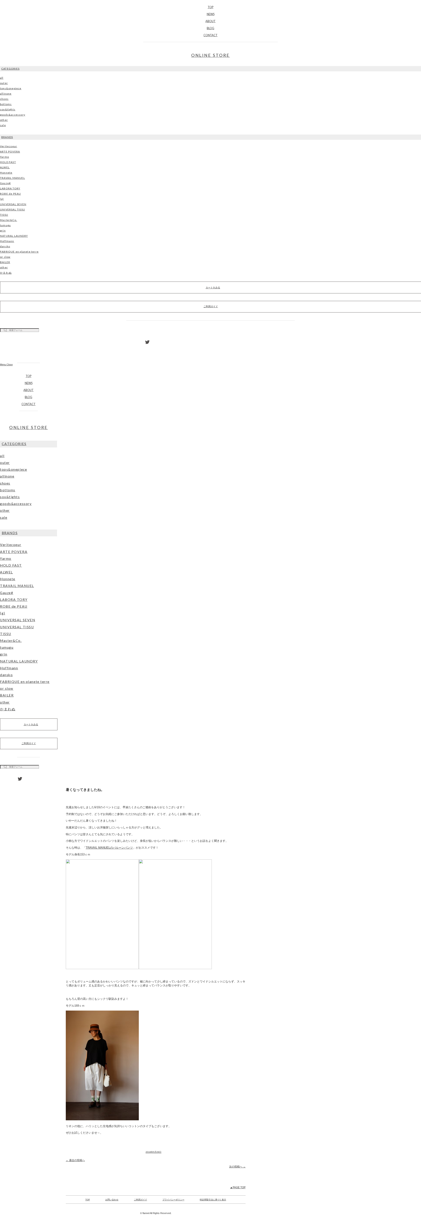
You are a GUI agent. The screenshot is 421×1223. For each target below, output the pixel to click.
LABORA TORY (10, 188)
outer (4, 83)
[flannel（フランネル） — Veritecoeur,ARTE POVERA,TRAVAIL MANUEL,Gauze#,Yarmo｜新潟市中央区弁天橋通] (28, 349)
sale (3, 125)
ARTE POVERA (10, 151)
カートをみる (31, 724)
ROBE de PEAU (10, 193)
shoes (4, 99)
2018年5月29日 (153, 1152)
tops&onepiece (10, 88)
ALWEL (5, 167)
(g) (2, 199)
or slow (5, 257)
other (4, 120)
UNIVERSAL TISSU (12, 209)
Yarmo (4, 156)
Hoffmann (7, 241)
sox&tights (7, 109)
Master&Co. (8, 220)
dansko (5, 246)
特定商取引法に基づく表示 (213, 1199)
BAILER (5, 262)
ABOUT (210, 21)
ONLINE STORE (210, 55)
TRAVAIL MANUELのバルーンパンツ (109, 847)
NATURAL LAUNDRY (14, 235)
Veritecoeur (8, 146)
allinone (6, 93)
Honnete (6, 172)
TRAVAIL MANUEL (12, 178)
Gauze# (5, 183)
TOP (210, 7)
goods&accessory (12, 114)
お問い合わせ (111, 1199)
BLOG (210, 28)
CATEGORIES (10, 68)
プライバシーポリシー (173, 1199)
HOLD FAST (8, 162)
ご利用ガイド (28, 743)
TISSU (4, 214)
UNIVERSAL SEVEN (13, 204)
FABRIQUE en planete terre (19, 251)
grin (3, 230)
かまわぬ (6, 272)
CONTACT (210, 35)
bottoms (6, 104)
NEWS (210, 14)
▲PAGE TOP (238, 1187)
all (2, 77)
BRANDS (7, 137)
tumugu (5, 225)
